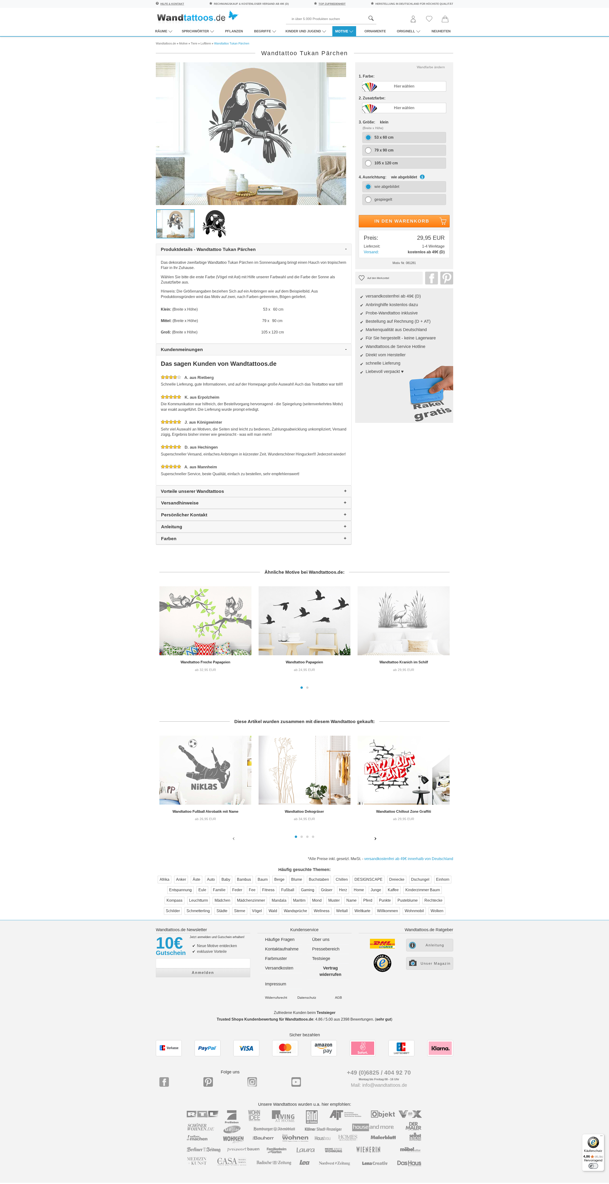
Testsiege (321, 958)
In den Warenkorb (401, 221)
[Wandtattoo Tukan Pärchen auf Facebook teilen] (430, 278)
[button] (301, 687)
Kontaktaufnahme (282, 949)
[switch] (593, 1166)
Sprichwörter (195, 31)
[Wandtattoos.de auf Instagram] (252, 1082)
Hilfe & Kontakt (172, 3)
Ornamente (375, 31)
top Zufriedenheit (332, 3)
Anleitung (435, 945)
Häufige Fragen (280, 939)
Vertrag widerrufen (330, 971)
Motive (341, 31)
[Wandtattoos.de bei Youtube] (296, 1082)
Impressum (275, 984)
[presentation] (234, 838)
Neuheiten (441, 31)
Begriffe (262, 31)
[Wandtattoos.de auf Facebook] (164, 1082)
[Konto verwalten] (413, 19)
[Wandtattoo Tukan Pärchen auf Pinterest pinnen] (445, 278)
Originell (406, 31)
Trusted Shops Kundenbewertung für (265, 1019)
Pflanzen (234, 31)
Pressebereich (325, 949)
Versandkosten (279, 968)
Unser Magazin (436, 963)
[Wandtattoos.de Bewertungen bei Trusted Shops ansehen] (382, 971)
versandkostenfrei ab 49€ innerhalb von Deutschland (408, 859)
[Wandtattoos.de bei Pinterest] (208, 1082)
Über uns (320, 939)
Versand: (371, 252)
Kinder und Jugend (303, 31)
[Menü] (601, 1137)
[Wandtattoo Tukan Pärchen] (251, 133)
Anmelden (203, 973)
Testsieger (326, 1013)
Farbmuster (276, 958)
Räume (161, 31)
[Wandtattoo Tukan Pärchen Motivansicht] (214, 223)
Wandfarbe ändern (431, 67)
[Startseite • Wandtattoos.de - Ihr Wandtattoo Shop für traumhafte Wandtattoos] (197, 17)
